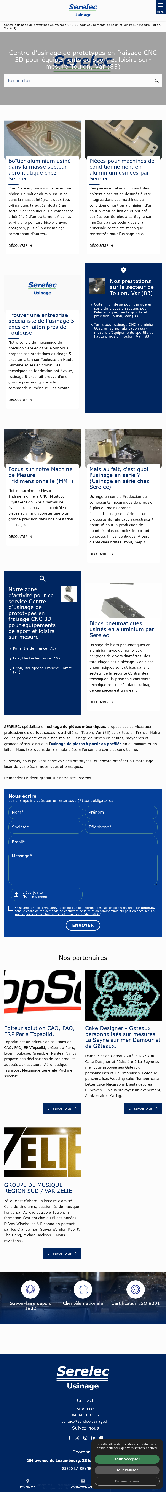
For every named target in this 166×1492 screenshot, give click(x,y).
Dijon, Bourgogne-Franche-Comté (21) (42, 670)
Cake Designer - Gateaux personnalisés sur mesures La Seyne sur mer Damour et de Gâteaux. (122, 1036)
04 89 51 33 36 (85, 1415)
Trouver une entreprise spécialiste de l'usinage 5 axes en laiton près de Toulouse (41, 323)
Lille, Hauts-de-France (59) (36, 658)
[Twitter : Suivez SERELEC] (77, 1438)
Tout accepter (127, 1459)
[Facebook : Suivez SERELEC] (69, 1438)
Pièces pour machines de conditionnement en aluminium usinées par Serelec (121, 169)
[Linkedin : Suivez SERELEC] (93, 1438)
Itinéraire (27, 1484)
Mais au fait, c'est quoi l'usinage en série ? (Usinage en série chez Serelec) (119, 477)
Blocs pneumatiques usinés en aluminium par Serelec (121, 629)
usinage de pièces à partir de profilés (86, 743)
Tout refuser (127, 1470)
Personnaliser (127, 1481)
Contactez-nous (83, 1484)
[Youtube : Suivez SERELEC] (101, 1438)
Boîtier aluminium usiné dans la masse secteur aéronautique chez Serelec (39, 169)
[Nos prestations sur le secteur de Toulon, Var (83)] (97, 286)
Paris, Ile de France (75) (34, 648)
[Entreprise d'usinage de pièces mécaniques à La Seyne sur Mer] (83, 10)
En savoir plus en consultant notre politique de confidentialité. (85, 912)
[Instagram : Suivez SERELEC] (85, 1438)
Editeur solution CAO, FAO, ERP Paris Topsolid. (39, 1031)
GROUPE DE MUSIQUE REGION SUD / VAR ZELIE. (39, 1187)
